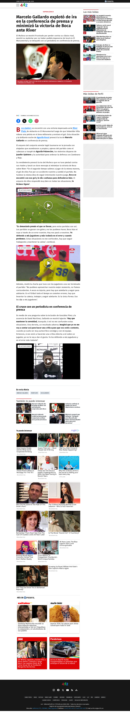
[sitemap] (76, 690)
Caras (35, 697)
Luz (88, 697)
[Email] (37, 121)
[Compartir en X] (24, 121)
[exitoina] (32, 603)
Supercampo (77, 697)
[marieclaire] (64, 603)
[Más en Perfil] (29, 597)
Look (84, 697)
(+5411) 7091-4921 (69, 708)
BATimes (103, 697)
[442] (65, 684)
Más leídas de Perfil (93, 94)
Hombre (56, 697)
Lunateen (97, 697)
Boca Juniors (26, 128)
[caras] (32, 639)
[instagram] (54, 690)
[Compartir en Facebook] (18, 121)
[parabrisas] (64, 639)
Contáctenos (56, 700)
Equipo (71, 700)
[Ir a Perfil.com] (109, 2)
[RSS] (72, 690)
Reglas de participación (81, 700)
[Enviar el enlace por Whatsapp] (30, 121)
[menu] (17, 5)
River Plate (34, 393)
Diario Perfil (28, 697)
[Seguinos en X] (63, 690)
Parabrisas (69, 697)
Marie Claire (48, 697)
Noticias (41, 697)
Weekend (62, 697)
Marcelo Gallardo (22, 393)
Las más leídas (91, 12)
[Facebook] (58, 690)
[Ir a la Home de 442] (23, 6)
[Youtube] (67, 690)
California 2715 (36, 708)
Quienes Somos (46, 700)
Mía (92, 697)
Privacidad (64, 700)
